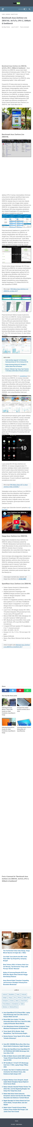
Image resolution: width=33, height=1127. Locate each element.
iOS (15, 997)
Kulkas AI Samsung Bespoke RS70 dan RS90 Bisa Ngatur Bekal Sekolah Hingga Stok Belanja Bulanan (15, 974)
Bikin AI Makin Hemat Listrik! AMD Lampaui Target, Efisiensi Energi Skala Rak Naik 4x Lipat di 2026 (17, 1058)
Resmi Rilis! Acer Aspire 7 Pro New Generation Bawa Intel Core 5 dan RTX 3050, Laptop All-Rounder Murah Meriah (17, 1021)
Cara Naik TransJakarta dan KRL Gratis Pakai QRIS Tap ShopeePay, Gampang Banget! (15, 958)
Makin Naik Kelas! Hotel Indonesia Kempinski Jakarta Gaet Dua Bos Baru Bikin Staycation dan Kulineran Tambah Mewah (17, 1096)
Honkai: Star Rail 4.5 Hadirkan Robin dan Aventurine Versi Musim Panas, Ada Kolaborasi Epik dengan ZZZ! (16, 1072)
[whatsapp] (27, 690)
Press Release (6, 1003)
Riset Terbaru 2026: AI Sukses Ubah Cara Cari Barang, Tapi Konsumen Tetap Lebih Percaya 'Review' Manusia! (15, 966)
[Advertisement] (16, 46)
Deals (18, 994)
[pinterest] (20, 690)
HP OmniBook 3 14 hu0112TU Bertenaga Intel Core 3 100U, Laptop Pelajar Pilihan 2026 (16, 1065)
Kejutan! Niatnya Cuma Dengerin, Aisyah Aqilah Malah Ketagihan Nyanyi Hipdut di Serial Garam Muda (16, 1082)
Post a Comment (24, 27)
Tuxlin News (19, 1124)
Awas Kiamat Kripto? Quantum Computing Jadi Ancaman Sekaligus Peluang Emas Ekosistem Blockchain (16, 982)
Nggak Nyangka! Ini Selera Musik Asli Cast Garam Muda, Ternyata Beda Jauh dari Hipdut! (17, 1102)
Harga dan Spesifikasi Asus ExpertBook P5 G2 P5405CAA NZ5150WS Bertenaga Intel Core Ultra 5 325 (17, 1051)
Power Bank (24, 1000)
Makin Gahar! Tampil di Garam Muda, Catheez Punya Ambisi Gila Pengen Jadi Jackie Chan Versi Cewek (16, 1109)
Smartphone (15, 1003)
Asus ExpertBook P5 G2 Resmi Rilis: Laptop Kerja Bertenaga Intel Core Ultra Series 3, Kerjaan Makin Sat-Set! (17, 1014)
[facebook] (5, 690)
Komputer (5, 1000)
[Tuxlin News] (16, 3)
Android (5, 994)
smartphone (23, 376)
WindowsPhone (14, 1007)
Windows (5, 1007)
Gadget (5, 997)
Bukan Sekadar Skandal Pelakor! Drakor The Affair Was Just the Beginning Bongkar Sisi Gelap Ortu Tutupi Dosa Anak (17, 1089)
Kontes (12, 1000)
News (17, 1000)
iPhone (19, 997)
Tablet (22, 1003)
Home (16, 1121)
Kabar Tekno (26, 997)
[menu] (4, 9)
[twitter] (13, 690)
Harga (10, 997)
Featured (23, 994)
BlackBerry (12, 994)
